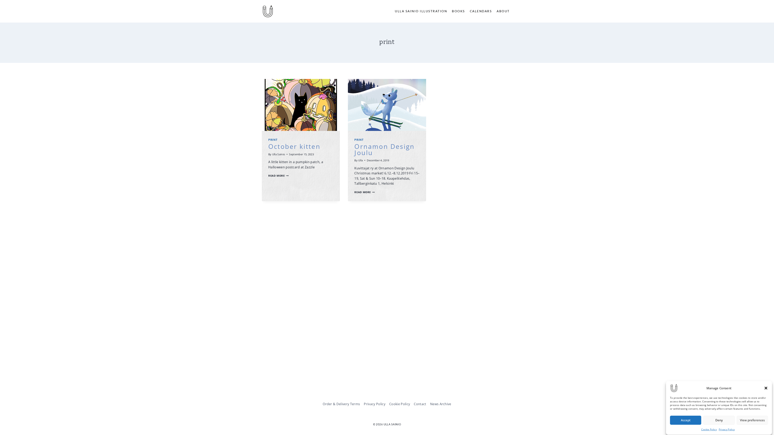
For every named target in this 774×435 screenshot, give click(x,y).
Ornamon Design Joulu (384, 149)
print (273, 140)
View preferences (752, 420)
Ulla (360, 160)
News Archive (440, 404)
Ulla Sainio (278, 154)
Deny (719, 420)
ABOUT (503, 11)
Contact (420, 404)
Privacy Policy (727, 429)
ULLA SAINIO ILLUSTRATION (421, 11)
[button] (766, 388)
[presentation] (301, 105)
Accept (686, 420)
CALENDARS (481, 11)
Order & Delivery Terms (341, 404)
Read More (278, 175)
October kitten (294, 146)
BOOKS (458, 11)
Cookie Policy (709, 429)
